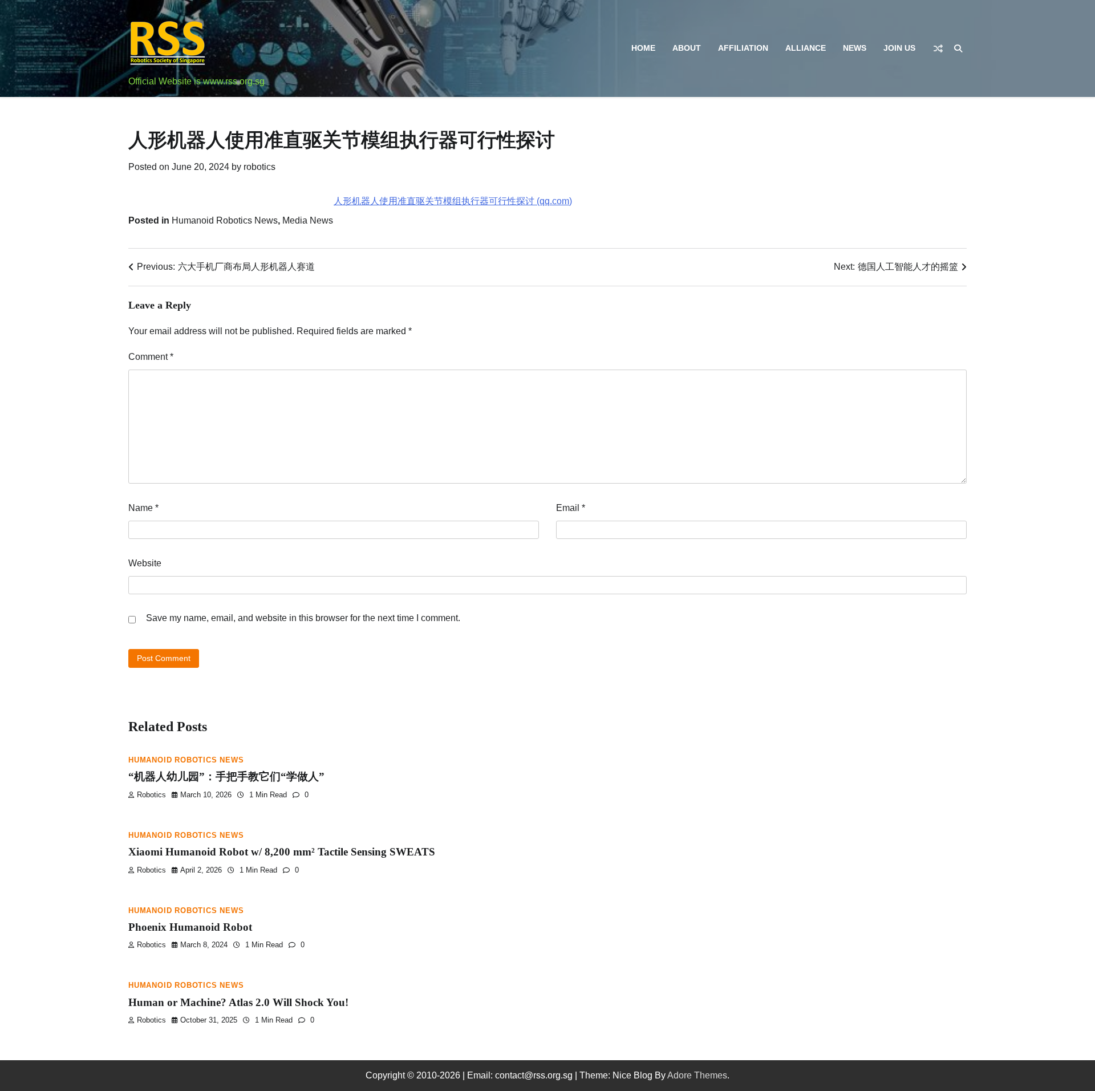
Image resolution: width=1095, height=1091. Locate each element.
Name (143, 508)
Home (643, 47)
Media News (307, 220)
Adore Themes (697, 1075)
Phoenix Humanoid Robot (190, 927)
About (686, 47)
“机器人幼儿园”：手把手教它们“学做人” (226, 776)
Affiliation (743, 47)
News (854, 47)
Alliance (805, 47)
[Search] (958, 48)
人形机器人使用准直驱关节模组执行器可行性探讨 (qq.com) (453, 201)
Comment (150, 357)
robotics (259, 167)
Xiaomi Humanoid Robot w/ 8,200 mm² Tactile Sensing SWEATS (281, 852)
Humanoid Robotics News (225, 220)
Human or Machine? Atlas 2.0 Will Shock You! (238, 1002)
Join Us (899, 47)
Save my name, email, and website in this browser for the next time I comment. (303, 618)
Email (570, 508)
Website (144, 563)
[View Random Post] (938, 48)
